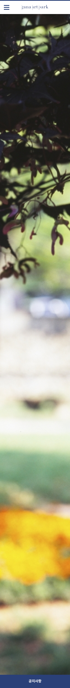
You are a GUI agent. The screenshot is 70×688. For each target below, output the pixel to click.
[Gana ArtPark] (35, 7)
